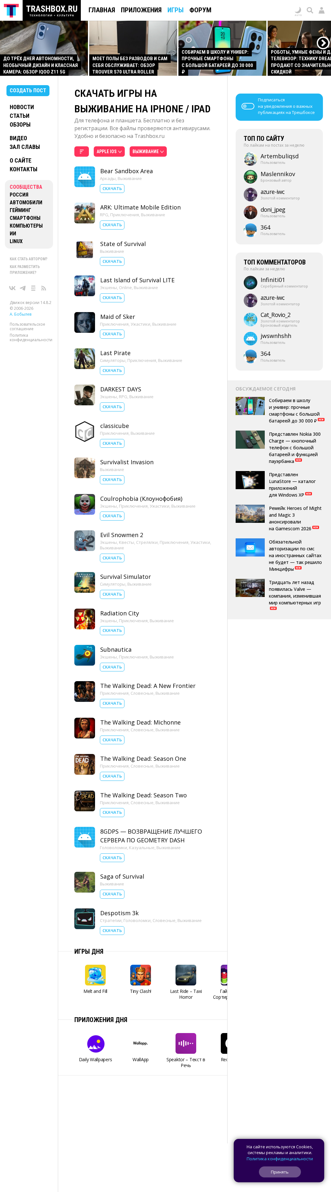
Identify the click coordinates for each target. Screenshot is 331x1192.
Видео (18, 138)
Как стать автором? (29, 259)
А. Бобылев (20, 314)
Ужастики (140, 324)
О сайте (20, 160)
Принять (280, 1172)
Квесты (126, 542)
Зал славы (25, 146)
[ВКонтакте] (12, 288)
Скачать (112, 188)
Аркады (108, 178)
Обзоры (20, 124)
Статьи (19, 115)
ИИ (13, 234)
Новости (22, 107)
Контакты (23, 169)
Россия (19, 195)
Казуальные (142, 847)
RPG (104, 215)
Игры (175, 10)
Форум (200, 10)
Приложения (141, 10)
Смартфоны (25, 218)
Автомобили (26, 202)
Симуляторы (112, 360)
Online (125, 287)
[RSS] (43, 288)
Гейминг (20, 210)
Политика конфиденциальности (31, 337)
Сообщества (26, 187)
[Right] (323, 43)
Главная (102, 10)
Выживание (130, 178)
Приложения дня (100, 1020)
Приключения (124, 215)
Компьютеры (26, 226)
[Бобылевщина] (33, 288)
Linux (16, 241)
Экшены (108, 287)
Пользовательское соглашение (27, 326)
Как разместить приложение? (25, 269)
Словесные (142, 693)
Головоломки (113, 847)
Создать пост (28, 90)
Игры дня (88, 951)
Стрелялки (147, 542)
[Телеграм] (23, 288)
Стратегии (111, 920)
